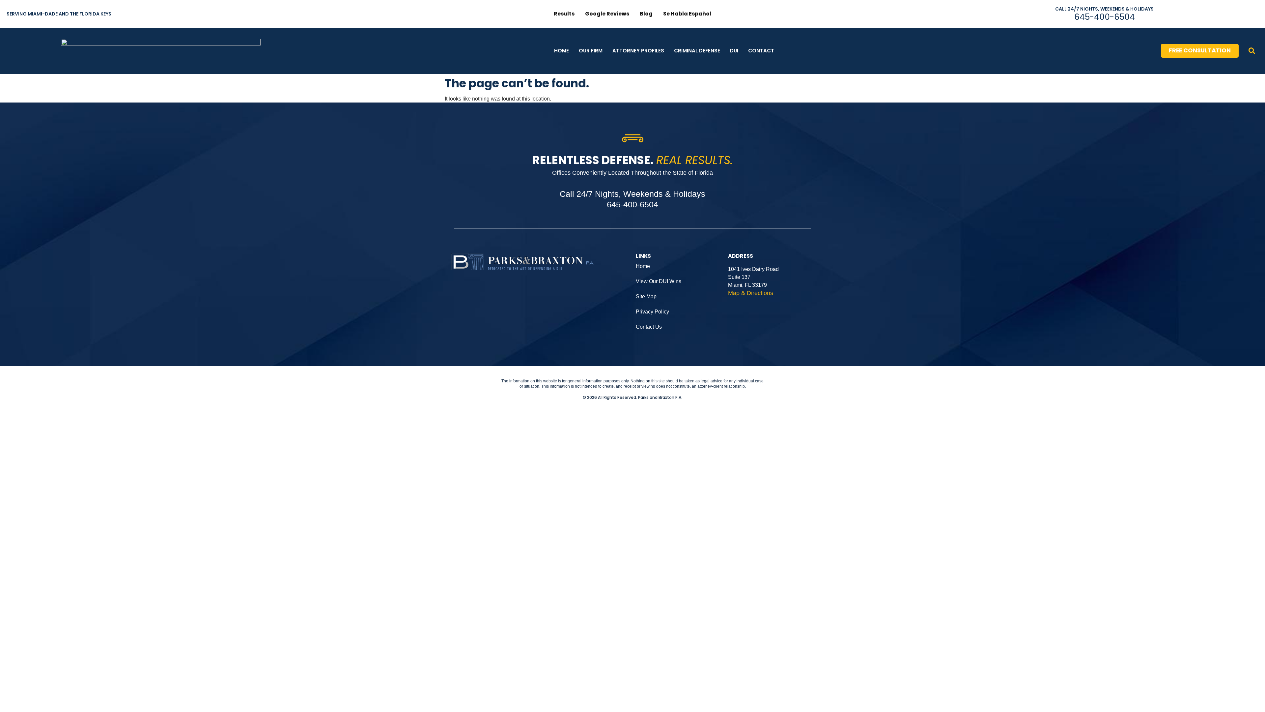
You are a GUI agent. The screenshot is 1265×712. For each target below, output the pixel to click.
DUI (734, 50)
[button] (1251, 50)
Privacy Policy (652, 311)
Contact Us (649, 327)
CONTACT (761, 50)
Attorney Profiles (638, 50)
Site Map (646, 296)
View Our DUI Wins (658, 281)
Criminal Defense (697, 50)
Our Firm (591, 50)
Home (561, 50)
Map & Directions (750, 293)
